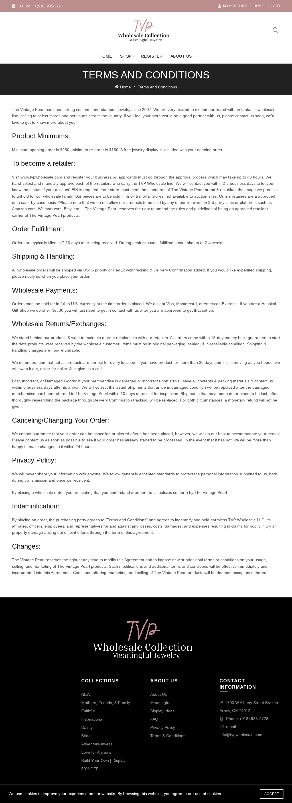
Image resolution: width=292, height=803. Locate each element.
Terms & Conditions (167, 735)
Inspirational (92, 719)
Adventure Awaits (96, 744)
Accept (271, 794)
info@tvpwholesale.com (241, 734)
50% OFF (90, 768)
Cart (275, 6)
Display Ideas (162, 711)
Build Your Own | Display (103, 760)
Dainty (87, 727)
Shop (126, 56)
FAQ (154, 719)
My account (235, 6)
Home (259, 6)
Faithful (88, 711)
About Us (181, 56)
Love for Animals (96, 752)
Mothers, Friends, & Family (105, 702)
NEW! (86, 694)
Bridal (86, 735)
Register (152, 56)
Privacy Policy (162, 727)
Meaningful (160, 702)
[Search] (275, 30)
